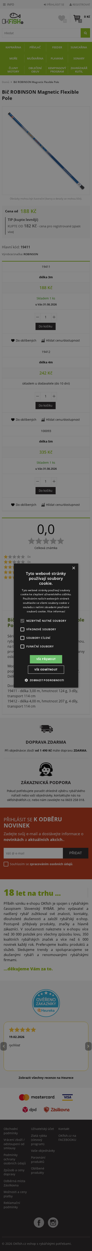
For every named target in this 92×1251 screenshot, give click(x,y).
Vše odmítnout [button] (45, 669)
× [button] (73, 568)
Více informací (56, 611)
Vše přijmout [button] (46, 659)
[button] (46, 680)
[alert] (46, 625)
